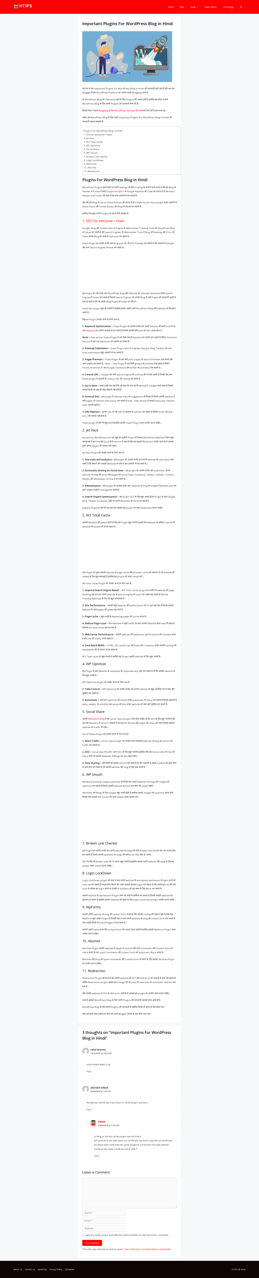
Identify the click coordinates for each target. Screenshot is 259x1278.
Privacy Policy (56, 1269)
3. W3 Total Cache (93, 141)
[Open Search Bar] (241, 7)
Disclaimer (69, 1269)
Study (193, 7)
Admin (102, 1121)
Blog (182, 7)
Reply (88, 1071)
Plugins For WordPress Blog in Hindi (103, 130)
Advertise (42, 1269)
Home (171, 7)
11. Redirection (92, 171)
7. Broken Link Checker (96, 156)
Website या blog (96, 718)
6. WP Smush (91, 152)
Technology (228, 7)
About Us (17, 1269)
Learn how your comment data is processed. (147, 1249)
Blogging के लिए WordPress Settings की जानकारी (122, 110)
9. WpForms (90, 163)
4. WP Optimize (92, 145)
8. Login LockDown (94, 160)
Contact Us (30, 1269)
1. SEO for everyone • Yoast (98, 134)
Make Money (211, 7)
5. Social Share (91, 149)
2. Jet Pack (89, 138)
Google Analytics (115, 191)
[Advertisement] (129, 271)
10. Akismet (90, 167)
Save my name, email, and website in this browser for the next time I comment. (127, 1235)
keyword (90, 330)
